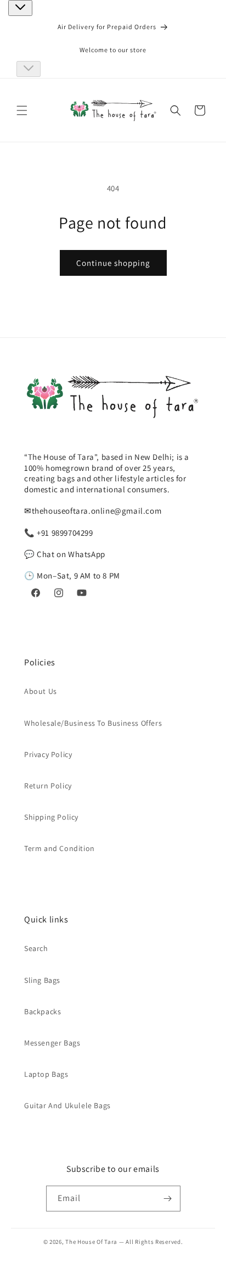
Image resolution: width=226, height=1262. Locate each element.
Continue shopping (113, 263)
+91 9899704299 (65, 532)
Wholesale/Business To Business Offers (93, 723)
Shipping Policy (51, 817)
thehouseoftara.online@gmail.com (97, 510)
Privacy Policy (48, 754)
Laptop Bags (46, 1074)
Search (36, 948)
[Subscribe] (168, 1198)
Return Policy (48, 786)
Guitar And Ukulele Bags (67, 1105)
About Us (40, 691)
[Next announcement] (28, 69)
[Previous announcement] (20, 8)
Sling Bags (42, 980)
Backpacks (42, 1011)
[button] (22, 110)
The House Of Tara (92, 1242)
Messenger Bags (52, 1043)
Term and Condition (59, 848)
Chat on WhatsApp (71, 554)
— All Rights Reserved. (151, 1242)
